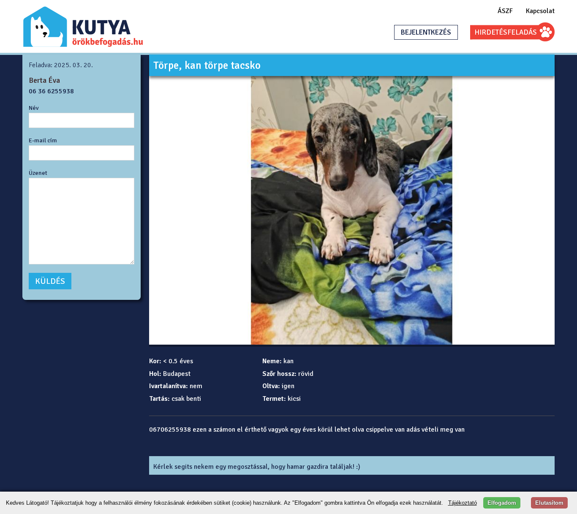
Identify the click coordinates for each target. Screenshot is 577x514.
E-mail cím (43, 140)
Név (34, 108)
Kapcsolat (540, 11)
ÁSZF (505, 11)
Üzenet (38, 173)
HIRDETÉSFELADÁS (505, 32)
